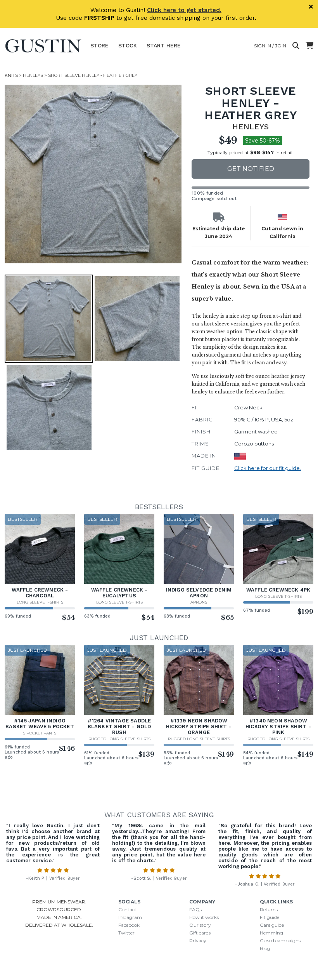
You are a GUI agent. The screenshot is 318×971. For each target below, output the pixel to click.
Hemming (271, 933)
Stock (127, 45)
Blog (265, 948)
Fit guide (269, 917)
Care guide (272, 925)
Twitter (126, 933)
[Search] (295, 46)
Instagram (130, 917)
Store (99, 45)
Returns (269, 909)
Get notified (250, 168)
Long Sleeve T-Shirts (40, 602)
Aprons (198, 602)
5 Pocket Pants (39, 733)
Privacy (197, 940)
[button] (94, 174)
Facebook (129, 925)
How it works (204, 917)
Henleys (33, 75)
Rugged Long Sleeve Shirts (119, 738)
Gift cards (200, 933)
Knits (11, 75)
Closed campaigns (280, 940)
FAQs (195, 909)
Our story (200, 925)
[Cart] (309, 46)
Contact (127, 909)
